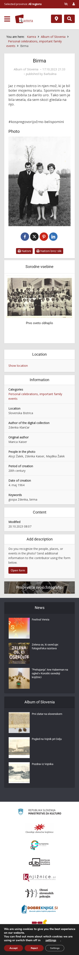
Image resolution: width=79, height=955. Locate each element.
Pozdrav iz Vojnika (42, 764)
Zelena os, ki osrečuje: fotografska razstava (45, 646)
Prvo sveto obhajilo (39, 323)
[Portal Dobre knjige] (40, 909)
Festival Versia (40, 619)
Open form (18, 570)
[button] (62, 308)
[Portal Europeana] (39, 845)
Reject (34, 948)
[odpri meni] (7, 19)
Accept (13, 948)
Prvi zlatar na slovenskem (47, 713)
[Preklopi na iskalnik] (69, 19)
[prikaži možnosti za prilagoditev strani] (66, 4)
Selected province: (23, 4)
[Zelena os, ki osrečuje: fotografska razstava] (19, 653)
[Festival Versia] (19, 628)
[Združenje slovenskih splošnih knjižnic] (39, 878)
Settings (55, 948)
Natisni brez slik (50, 251)
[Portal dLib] (39, 862)
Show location (18, 366)
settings (51, 940)
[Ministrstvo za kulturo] (39, 812)
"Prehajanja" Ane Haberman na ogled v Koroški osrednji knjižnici (50, 673)
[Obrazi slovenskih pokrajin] (39, 893)
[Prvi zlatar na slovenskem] (19, 722)
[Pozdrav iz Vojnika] (19, 772)
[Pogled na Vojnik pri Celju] (19, 747)
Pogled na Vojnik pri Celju (47, 739)
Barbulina (50, 74)
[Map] (56, 19)
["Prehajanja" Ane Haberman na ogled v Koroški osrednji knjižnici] (19, 678)
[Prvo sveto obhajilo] (39, 297)
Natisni (26, 251)
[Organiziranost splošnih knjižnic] (39, 828)
